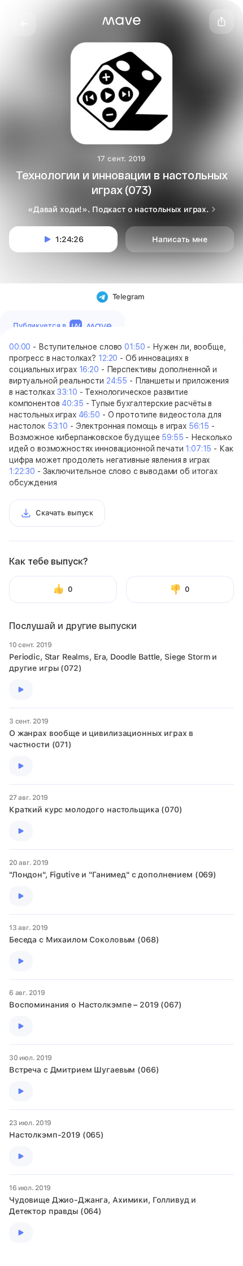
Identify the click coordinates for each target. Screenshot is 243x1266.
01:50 (134, 346)
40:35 (72, 403)
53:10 (57, 425)
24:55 (116, 380)
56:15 (199, 425)
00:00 (20, 346)
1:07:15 (198, 448)
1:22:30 (22, 471)
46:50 (89, 414)
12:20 (108, 358)
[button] (121, 21)
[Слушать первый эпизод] (21, 689)
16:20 (89, 369)
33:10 (67, 392)
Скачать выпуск (64, 513)
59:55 (172, 437)
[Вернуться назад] (23, 23)
